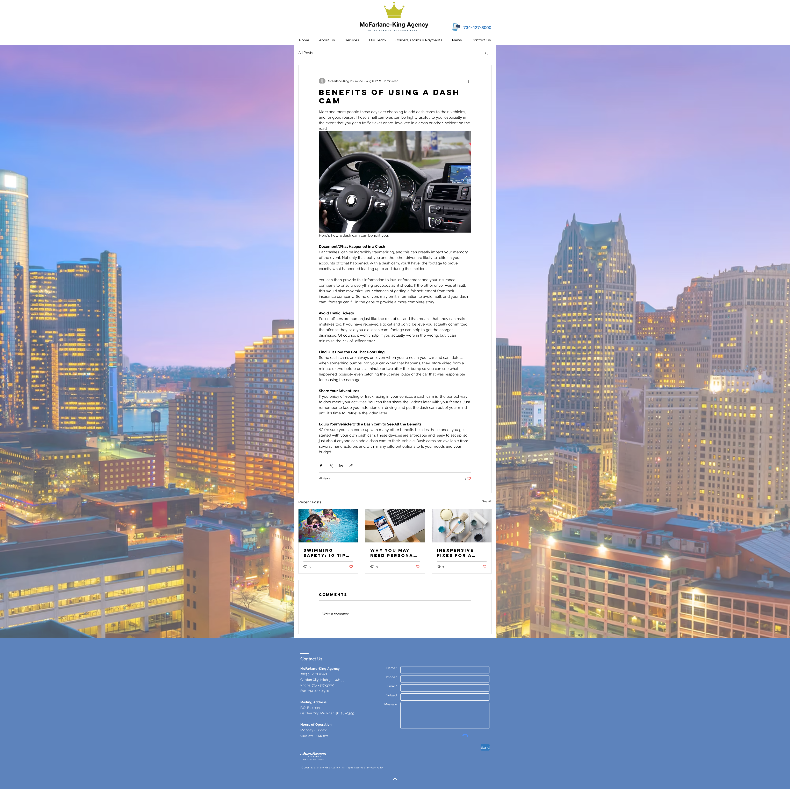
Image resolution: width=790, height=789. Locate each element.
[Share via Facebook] (321, 466)
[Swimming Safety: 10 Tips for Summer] (328, 525)
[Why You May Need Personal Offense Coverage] (395, 525)
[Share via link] (351, 466)
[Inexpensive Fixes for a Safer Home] (461, 525)
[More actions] (468, 81)
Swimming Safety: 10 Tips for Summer (326, 553)
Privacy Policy (375, 767)
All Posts (305, 53)
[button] (486, 52)
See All (487, 501)
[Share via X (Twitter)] (331, 466)
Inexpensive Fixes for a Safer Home (455, 553)
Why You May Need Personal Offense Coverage (393, 553)
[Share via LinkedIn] (341, 466)
